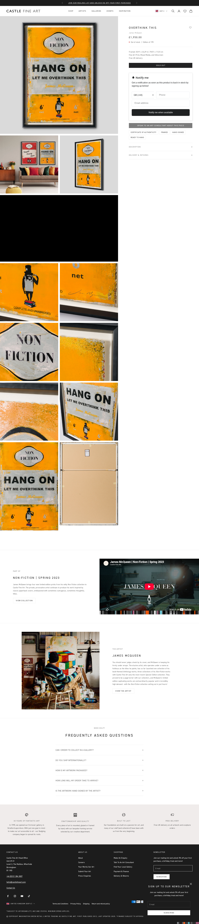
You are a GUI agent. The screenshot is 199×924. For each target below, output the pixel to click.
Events (110, 11)
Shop (70, 11)
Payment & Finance (121, 871)
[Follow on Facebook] (7, 896)
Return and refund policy (101, 904)
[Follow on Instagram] (15, 896)
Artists (82, 11)
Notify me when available (161, 112)
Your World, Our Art (86, 867)
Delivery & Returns (121, 876)
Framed (164, 132)
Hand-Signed (178, 132)
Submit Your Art (84, 871)
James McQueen (135, 33)
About (80, 858)
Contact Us (10, 888)
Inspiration (125, 11)
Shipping (86, 904)
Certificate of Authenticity (143, 132)
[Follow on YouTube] (22, 896)
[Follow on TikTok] (29, 896)
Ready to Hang (137, 137)
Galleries (96, 11)
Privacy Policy (75, 904)
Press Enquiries (84, 876)
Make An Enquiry (120, 858)
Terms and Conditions (60, 904)
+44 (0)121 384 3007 (14, 876)
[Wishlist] (190, 27)
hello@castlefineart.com (16, 882)
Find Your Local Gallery (123, 867)
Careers (81, 862)
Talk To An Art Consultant (124, 862)
